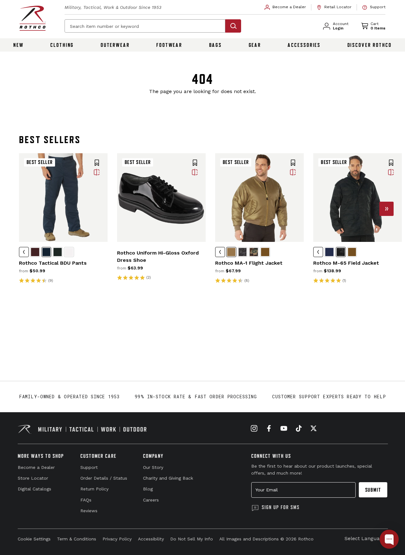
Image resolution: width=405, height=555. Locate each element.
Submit (373, 490)
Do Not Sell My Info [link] (191, 538)
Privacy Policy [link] (117, 538)
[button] (97, 163)
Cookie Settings (34, 538)
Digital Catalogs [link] (34, 488)
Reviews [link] (88, 510)
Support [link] (89, 467)
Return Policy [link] (94, 488)
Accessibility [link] (151, 538)
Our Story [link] (153, 467)
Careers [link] (151, 499)
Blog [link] (148, 488)
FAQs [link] (85, 499)
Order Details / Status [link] (103, 478)
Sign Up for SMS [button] (281, 507)
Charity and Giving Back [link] (168, 478)
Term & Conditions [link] (76, 538)
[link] (285, 7)
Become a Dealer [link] (36, 467)
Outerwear (115, 45)
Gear (255, 45)
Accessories (304, 45)
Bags (215, 45)
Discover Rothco (369, 45)
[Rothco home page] (33, 18)
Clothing (62, 45)
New (18, 45)
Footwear (169, 45)
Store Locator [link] (33, 478)
